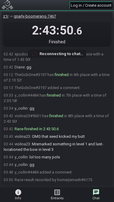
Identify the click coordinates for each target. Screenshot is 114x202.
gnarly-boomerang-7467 (35, 16)
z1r (6, 16)
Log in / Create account (91, 5)
